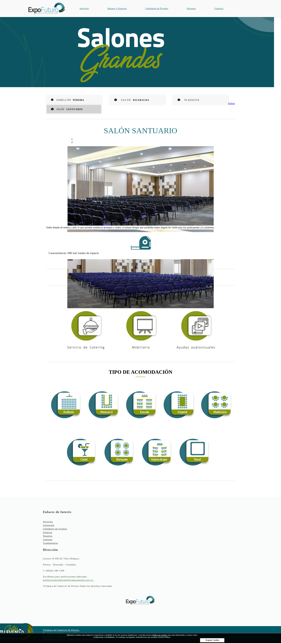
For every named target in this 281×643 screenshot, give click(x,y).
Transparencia (50, 543)
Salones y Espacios (117, 8)
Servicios (84, 8)
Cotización (48, 525)
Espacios (47, 532)
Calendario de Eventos (156, 8)
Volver (231, 103)
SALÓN (134, 100)
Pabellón (69, 100)
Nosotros (191, 8)
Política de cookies (159, 635)
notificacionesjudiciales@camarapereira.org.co (68, 580)
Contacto (218, 8)
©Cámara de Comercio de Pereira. (61, 630)
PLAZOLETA (190, 100)
